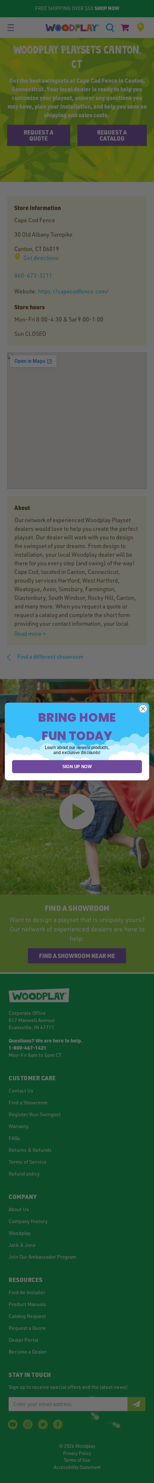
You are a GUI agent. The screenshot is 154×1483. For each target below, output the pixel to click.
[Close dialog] (143, 708)
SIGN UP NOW (77, 766)
